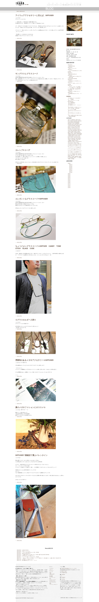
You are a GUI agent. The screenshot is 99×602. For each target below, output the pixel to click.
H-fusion (72, 126)
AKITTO (69, 119)
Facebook (63, 574)
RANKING (68, 96)
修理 (76, 154)
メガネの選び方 (76, 151)
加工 (50, 578)
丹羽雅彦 (73, 154)
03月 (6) (70, 170)
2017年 (69, 183)
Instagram (63, 577)
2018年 (69, 182)
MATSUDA (80, 130)
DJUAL (73, 123)
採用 (80, 4)
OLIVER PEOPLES (77, 132)
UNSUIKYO (70, 141)
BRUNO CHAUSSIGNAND (74, 122)
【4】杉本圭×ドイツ (71, 103)
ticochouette (70, 143)
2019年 (69, 181)
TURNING (69, 140)
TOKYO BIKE (73, 139)
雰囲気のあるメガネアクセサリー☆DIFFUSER (34, 360)
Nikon (69, 132)
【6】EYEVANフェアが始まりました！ (75, 107)
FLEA (81, 124)
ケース (69, 148)
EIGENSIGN (77, 123)
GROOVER (78, 125)
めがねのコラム (52, 580)
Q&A (63, 4)
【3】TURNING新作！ (72, 102)
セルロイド (78, 149)
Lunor (69, 130)
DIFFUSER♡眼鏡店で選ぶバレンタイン (31, 455)
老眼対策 (76, 156)
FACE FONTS (76, 124)
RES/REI (79, 134)
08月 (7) (70, 164)
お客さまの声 (67, 4)
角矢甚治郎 (71, 157)
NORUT (75, 131)
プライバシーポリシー (54, 584)
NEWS (72, 131)
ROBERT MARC (71, 135)
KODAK (73, 127)
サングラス (76, 148)
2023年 (69, 176)
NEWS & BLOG (22, 11)
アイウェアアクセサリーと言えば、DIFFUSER (34, 15)
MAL (71, 130)
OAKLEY (72, 132)
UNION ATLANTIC (75, 140)
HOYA (76, 126)
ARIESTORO (78, 119)
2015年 (69, 186)
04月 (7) (70, 169)
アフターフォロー (53, 579)
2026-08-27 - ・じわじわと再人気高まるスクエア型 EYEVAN (75, 70)
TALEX (69, 139)
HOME (18, 11)
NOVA (79, 131)
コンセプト (49, 4)
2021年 (69, 178)
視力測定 (51, 576)
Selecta (69, 138)
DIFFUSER (69, 123)
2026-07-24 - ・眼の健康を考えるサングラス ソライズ (74, 93)
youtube (74, 143)
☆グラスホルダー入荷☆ (25, 320)
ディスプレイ (70, 150)
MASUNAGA (75, 130)
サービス (71, 4)
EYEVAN (69, 124)
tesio (78, 142)
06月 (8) (70, 166)
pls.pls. (71, 142)
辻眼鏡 (69, 158)
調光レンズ (76, 157)
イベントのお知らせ (77, 147)
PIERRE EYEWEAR (71, 134)
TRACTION (78, 139)
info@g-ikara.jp (64, 572)
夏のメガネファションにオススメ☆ (30, 407)
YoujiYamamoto (79, 141)
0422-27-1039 (63, 571)
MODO (69, 131)
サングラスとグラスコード (26, 74)
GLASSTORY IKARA (20, 3)
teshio (75, 142)
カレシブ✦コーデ (22, 150)
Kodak (76, 127)
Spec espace (78, 138)
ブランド (52, 4)
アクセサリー (71, 146)
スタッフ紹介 (73, 149)
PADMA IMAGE (79, 133)
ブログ (77, 4)
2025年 (69, 173)
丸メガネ (69, 154)
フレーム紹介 (70, 151)
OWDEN (69, 133)
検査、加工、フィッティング (76, 155)
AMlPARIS (73, 119)
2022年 (69, 177)
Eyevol (72, 124)
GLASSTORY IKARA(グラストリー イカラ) (68, 568)
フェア (80, 150)
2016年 (69, 185)
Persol (76, 134)
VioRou (73, 141)
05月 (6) (70, 167)
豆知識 (80, 157)
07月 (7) (70, 165)
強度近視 (79, 154)
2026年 (69, 163)
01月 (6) (70, 172)
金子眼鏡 (72, 158)
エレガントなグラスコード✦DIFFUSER (31, 199)
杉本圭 (69, 155)
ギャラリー (57, 4)
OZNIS (75, 133)
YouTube (63, 579)
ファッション (75, 150)
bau (69, 142)
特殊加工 (69, 156)
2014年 (69, 187)
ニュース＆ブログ (53, 582)
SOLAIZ (76, 135)
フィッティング (52, 577)
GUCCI (69, 126)
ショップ (60, 4)
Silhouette (73, 138)
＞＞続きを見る (18, 38)
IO (71, 127)
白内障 (73, 156)
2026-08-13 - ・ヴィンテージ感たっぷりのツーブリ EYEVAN (75, 83)
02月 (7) (70, 171)
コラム (74, 4)
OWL (72, 133)
